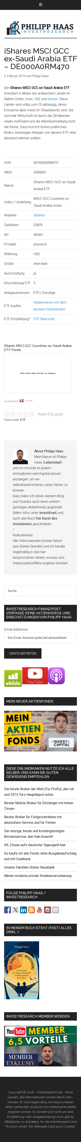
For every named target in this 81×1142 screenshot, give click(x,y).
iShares (39, 215)
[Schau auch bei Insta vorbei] (47, 909)
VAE (37, 99)
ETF (22, 420)
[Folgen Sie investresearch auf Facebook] (7, 909)
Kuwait (53, 99)
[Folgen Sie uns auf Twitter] (15, 909)
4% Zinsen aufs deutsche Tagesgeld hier (35, 845)
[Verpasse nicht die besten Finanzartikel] (55, 909)
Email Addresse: (16, 629)
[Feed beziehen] (31, 909)
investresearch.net (40, 28)
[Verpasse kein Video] (39, 909)
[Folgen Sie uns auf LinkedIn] (23, 909)
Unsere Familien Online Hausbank (29, 867)
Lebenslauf (52, 462)
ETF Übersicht (44, 319)
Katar (29, 99)
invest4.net (47, 513)
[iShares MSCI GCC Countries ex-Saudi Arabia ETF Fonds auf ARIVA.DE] (40, 396)
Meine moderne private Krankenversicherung (37, 876)
